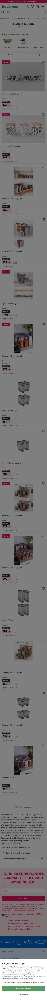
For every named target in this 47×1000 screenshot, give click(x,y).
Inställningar (23, 994)
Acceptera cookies (23, 988)
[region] (23, 979)
